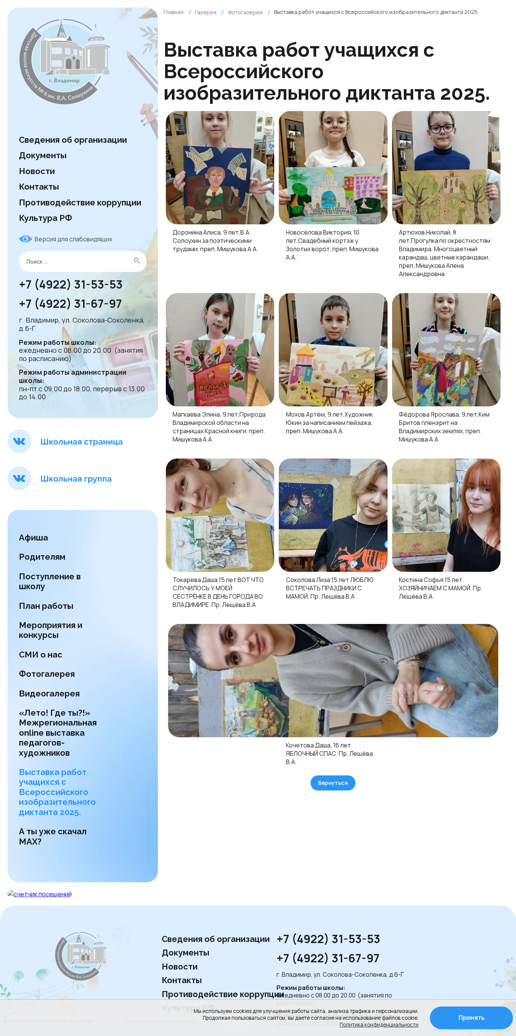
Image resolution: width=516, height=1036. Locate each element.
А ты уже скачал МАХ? (53, 836)
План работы (46, 606)
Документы (42, 155)
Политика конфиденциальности (379, 1024)
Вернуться (333, 782)
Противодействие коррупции (80, 202)
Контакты (39, 186)
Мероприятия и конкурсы (50, 630)
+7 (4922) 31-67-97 (71, 304)
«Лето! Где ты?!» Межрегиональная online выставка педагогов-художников (58, 733)
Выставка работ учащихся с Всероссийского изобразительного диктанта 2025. (57, 792)
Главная (174, 11)
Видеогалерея (49, 693)
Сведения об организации (73, 140)
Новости (37, 171)
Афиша (33, 537)
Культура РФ (45, 218)
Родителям (42, 557)
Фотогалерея (47, 674)
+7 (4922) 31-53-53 (71, 285)
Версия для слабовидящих (73, 239)
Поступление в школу (50, 581)
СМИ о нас (41, 654)
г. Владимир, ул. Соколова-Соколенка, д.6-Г (82, 324)
